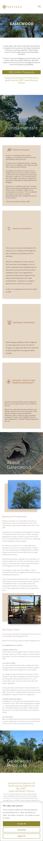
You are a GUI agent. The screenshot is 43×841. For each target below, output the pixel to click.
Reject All (21, 836)
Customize (21, 830)
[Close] (41, 803)
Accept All (21, 824)
